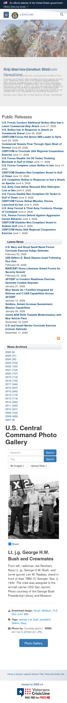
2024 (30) (10, 359)
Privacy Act (49, 674)
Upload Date (38, 465)
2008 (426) (11, 416)
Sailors (15, 623)
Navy (23, 623)
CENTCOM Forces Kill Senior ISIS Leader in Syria (31, 137)
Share (15, 544)
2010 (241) (11, 409)
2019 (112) (11, 377)
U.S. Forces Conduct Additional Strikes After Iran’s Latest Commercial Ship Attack (33, 124)
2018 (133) (11, 380)
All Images (16, 465)
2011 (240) (11, 405)
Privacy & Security (15, 674)
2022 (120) (11, 366)
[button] (16, 6)
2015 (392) (11, 391)
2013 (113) (11, 398)
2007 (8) (10, 419)
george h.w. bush (29, 619)
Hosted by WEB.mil (32, 684)
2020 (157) (11, 373)
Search (50, 452)
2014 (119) (11, 395)
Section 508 (59, 674)
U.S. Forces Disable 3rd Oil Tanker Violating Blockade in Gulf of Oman (28, 159)
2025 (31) (10, 355)
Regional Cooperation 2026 (26, 69)
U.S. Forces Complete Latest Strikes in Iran (28, 165)
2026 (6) (10, 352)
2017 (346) (11, 384)
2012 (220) (11, 402)
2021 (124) (11, 370)
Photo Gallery (33, 643)
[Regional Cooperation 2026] (33, 38)
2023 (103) (11, 362)
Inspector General (30, 674)
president (45, 619)
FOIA (41, 674)
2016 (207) (11, 387)
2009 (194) (11, 412)
